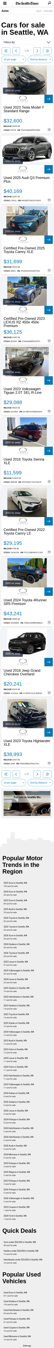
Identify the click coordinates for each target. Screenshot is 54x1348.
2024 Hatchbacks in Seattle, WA (19, 1130)
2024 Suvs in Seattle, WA (15, 893)
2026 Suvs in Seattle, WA (15, 937)
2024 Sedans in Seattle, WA (17, 946)
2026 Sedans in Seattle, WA (17, 1103)
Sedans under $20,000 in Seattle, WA (21, 1252)
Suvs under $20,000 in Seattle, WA (20, 1243)
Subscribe (48, 10)
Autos (5, 11)
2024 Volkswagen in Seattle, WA (19, 1033)
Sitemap (27, 1346)
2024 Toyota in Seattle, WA (16, 919)
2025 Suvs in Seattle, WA (15, 884)
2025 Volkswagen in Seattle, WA (19, 972)
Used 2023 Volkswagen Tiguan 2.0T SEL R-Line (23, 390)
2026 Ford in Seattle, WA (15, 1217)
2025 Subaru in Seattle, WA (16, 1024)
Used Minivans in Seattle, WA (17, 1338)
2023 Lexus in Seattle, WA (16, 963)
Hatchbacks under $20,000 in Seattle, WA (23, 1261)
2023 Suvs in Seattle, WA (15, 902)
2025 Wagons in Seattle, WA (17, 1173)
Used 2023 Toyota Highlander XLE (27, 742)
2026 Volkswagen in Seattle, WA (19, 1200)
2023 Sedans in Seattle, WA (17, 1007)
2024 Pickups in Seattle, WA (17, 1121)
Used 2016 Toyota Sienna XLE (24, 461)
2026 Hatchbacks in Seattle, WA (19, 1138)
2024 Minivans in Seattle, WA (17, 1156)
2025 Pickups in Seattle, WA (17, 1165)
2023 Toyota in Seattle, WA (16, 1016)
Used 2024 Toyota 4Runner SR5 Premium (25, 602)
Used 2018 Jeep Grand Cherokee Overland (22, 672)
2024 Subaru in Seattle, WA (16, 1095)
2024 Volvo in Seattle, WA (16, 1068)
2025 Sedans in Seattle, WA (17, 989)
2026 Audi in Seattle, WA (15, 1147)
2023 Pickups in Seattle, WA (17, 1182)
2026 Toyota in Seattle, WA (16, 954)
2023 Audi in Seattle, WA (15, 1042)
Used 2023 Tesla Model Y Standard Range (24, 109)
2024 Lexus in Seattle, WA (16, 981)
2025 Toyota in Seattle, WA (16, 928)
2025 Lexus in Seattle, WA (16, 1060)
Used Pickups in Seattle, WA (17, 1320)
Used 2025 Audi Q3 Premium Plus (27, 179)
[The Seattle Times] (27, 3)
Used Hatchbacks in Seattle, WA (19, 1311)
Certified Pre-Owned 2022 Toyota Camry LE (24, 531)
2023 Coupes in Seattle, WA (17, 1208)
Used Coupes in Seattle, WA (17, 1329)
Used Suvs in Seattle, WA (15, 1294)
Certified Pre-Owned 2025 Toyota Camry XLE (24, 250)
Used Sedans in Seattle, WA (17, 1303)
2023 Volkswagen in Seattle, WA (19, 1086)
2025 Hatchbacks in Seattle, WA (19, 998)
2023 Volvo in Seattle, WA (16, 1051)
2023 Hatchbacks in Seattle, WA (19, 1077)
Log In (39, 10)
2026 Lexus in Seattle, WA (16, 1112)
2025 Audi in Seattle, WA (15, 911)
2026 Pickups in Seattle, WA (17, 1191)
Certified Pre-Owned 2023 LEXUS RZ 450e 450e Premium (24, 322)
